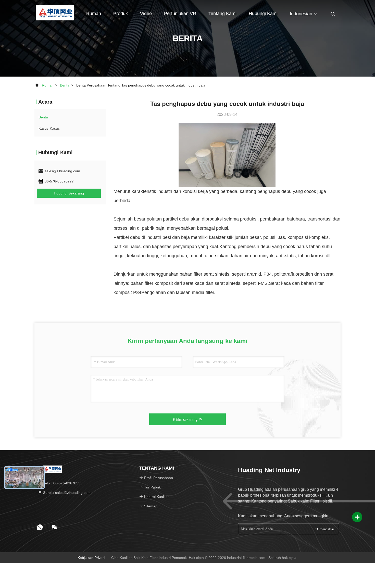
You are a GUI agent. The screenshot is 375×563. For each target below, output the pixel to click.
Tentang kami (222, 13)
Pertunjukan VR (180, 13)
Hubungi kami (263, 13)
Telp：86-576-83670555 (62, 483)
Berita (64, 85)
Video (146, 13)
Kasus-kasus (49, 128)
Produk (120, 13)
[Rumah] (55, 13)
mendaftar (326, 529)
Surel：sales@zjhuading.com (66, 493)
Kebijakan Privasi (91, 558)
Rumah (93, 13)
